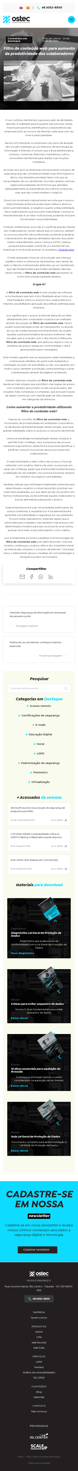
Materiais (39, 1397)
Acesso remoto (40, 706)
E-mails (41, 725)
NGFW (39, 1332)
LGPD (40, 753)
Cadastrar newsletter (36, 1250)
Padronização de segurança (40, 763)
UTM (39, 1337)
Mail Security (39, 1342)
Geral (40, 744)
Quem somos (39, 1318)
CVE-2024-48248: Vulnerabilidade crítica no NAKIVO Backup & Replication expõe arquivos (36, 835)
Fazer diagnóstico (22, 953)
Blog (39, 1392)
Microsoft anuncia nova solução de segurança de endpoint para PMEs (38, 809)
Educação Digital (40, 734)
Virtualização (40, 782)
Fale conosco (39, 1411)
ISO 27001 (39, 1378)
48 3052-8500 (52, 7)
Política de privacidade (39, 1463)
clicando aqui (66, 250)
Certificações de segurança (40, 715)
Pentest (39, 1367)
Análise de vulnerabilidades (39, 1372)
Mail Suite (39, 1348)
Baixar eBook (19, 1018)
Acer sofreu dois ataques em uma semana (34, 860)
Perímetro (40, 772)
